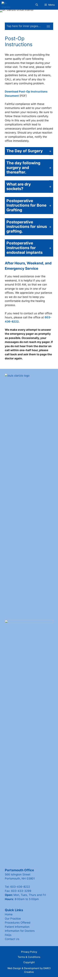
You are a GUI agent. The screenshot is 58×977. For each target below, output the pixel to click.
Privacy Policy (29, 951)
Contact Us (12, 939)
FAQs (8, 935)
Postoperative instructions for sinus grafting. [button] (26, 227)
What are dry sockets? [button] (18, 186)
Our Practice (13, 918)
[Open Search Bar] (36, 5)
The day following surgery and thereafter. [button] (23, 168)
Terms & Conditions (29, 956)
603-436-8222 (20, 886)
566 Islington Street (17, 874)
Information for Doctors (20, 930)
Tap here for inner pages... (23, 26)
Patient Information (17, 926)
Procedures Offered (17, 922)
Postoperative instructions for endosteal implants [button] (24, 248)
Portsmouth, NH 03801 (20, 878)
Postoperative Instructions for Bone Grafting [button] (26, 205)
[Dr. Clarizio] (6, 5)
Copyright (29, 962)
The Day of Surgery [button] (24, 151)
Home (9, 914)
